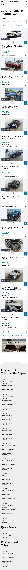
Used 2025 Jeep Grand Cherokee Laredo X (13, 197)
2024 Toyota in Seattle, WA (7, 390)
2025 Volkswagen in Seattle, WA (8, 412)
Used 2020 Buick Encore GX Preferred (11, 318)
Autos (2, 4)
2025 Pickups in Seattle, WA (7, 484)
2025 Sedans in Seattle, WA (7, 427)
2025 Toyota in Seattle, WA (7, 394)
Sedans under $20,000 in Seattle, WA (9, 536)
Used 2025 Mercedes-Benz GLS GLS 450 (13, 167)
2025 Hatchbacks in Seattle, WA (8, 472)
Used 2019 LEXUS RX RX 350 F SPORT (13, 258)
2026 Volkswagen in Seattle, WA (8, 510)
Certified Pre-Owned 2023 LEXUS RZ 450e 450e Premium (13, 107)
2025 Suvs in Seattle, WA (7, 379)
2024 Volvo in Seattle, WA (7, 476)
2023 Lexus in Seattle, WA (7, 409)
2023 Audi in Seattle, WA (7, 435)
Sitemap (14, 569)
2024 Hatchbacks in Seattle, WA (8, 488)
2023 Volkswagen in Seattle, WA (8, 446)
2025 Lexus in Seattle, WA (7, 420)
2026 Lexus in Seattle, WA (7, 480)
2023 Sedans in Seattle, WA (7, 442)
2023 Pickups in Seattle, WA (7, 491)
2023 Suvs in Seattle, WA (7, 386)
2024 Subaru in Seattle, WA (7, 439)
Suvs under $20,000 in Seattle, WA (9, 533)
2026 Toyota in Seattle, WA (7, 401)
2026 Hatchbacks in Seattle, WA (8, 499)
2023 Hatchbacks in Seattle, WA (8, 450)
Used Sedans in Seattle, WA (7, 554)
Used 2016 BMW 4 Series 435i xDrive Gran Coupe (12, 137)
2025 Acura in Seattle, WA (7, 461)
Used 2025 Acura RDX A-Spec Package (12, 46)
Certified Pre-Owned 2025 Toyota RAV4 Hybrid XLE (13, 227)
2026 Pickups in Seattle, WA (7, 506)
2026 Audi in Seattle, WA (7, 521)
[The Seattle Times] (14, 1)
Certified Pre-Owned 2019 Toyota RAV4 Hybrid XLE (13, 77)
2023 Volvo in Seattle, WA (7, 469)
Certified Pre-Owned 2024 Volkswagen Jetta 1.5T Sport (11, 288)
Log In (21, 4)
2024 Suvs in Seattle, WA (7, 382)
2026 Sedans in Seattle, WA (7, 457)
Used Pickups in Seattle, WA (7, 562)
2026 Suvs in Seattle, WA (7, 405)
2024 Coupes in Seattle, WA (7, 503)
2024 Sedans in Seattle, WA (7, 397)
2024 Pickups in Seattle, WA (7, 454)
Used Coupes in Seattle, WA (7, 565)
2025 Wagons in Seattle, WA (7, 495)
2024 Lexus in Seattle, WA (7, 416)
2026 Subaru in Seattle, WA (7, 518)
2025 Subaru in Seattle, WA (7, 424)
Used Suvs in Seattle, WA (7, 550)
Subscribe (25, 4)
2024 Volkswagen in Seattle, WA (8, 465)
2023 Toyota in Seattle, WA (7, 431)
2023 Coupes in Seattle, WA (7, 514)
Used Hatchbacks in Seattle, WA (8, 558)
